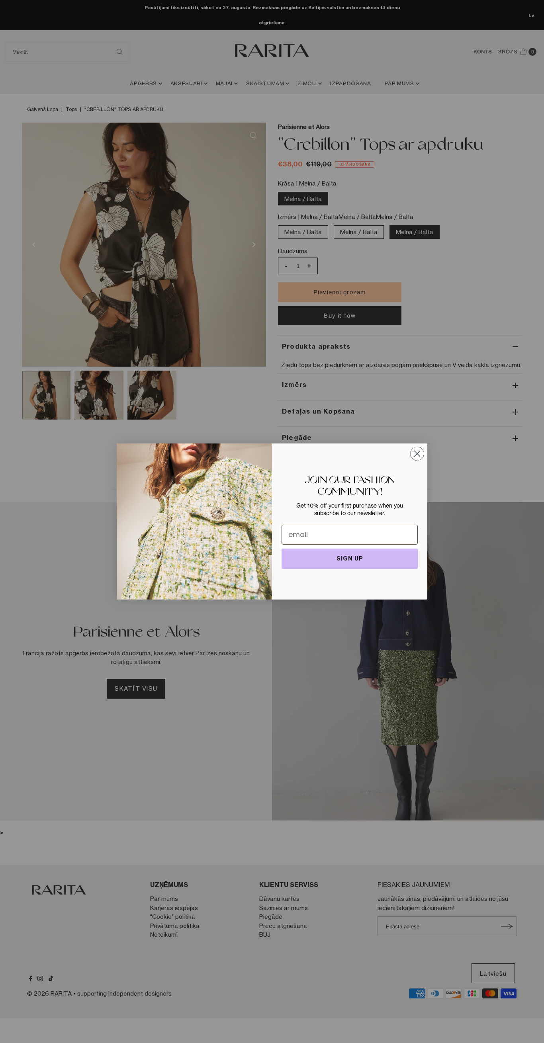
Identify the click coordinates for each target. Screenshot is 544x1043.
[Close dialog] (417, 454)
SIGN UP (350, 558)
